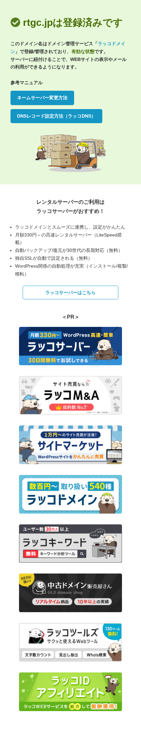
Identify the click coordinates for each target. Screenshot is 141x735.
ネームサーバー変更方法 (42, 97)
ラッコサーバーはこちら (70, 292)
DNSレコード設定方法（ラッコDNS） (56, 116)
